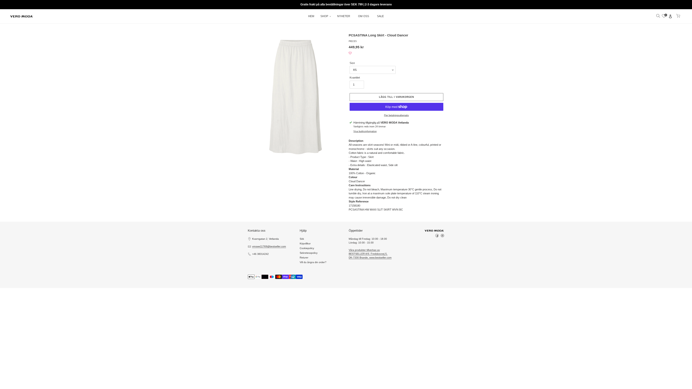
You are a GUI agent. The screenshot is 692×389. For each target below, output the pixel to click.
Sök (302, 238)
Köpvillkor (305, 243)
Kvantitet (355, 77)
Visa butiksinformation (365, 131)
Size (352, 62)
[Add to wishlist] (350, 53)
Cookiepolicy (307, 248)
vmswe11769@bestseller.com (269, 246)
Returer (304, 257)
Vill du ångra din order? (313, 262)
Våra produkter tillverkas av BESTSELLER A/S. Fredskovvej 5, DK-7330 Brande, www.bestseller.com (370, 254)
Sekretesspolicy (309, 252)
